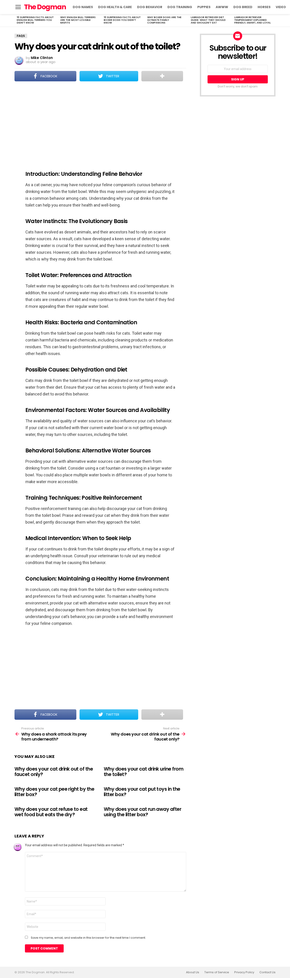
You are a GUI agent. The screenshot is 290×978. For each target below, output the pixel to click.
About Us (192, 972)
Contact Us (267, 972)
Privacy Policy (244, 972)
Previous (16, 20)
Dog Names (83, 7)
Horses (264, 7)
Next (273, 20)
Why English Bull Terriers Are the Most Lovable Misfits (78, 19)
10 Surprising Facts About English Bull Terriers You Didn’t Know (35, 19)
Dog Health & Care (115, 7)
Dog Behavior (149, 7)
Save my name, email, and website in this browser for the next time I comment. (88, 938)
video (281, 7)
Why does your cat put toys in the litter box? (142, 792)
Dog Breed (242, 7)
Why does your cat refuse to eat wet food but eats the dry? (51, 812)
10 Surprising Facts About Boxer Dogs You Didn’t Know (122, 19)
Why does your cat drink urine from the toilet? (143, 772)
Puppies (203, 7)
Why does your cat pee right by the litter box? (54, 792)
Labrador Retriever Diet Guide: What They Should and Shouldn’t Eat (208, 19)
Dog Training (179, 7)
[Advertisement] (100, 123)
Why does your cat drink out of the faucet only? (53, 772)
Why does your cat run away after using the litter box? (142, 812)
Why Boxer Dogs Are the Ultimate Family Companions (164, 19)
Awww (222, 7)
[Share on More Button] (162, 76)
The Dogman (45, 7)
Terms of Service (216, 972)
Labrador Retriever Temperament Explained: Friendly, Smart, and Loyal (252, 19)
